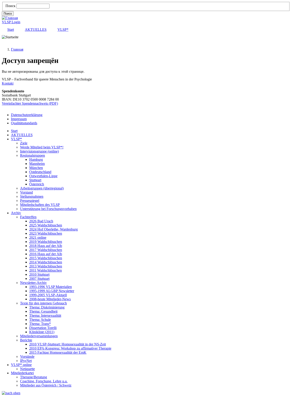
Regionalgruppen (32, 155)
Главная (17, 49)
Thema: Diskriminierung (47, 307)
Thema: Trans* (40, 324)
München (36, 168)
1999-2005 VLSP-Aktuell (48, 295)
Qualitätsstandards (24, 123)
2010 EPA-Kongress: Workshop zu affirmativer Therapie (70, 348)
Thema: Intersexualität (45, 315)
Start (10, 29)
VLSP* (62, 29)
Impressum (19, 119)
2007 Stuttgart (39, 278)
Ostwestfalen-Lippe (43, 176)
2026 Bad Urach (41, 221)
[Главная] (10, 18)
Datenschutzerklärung (26, 115)
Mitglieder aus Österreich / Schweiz (45, 385)
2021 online (37, 237)
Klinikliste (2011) (41, 332)
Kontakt (7, 83)
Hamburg (36, 159)
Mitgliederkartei (22, 373)
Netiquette (27, 369)
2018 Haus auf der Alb (45, 246)
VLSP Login (11, 22)
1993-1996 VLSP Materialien (50, 287)
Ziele (23, 143)
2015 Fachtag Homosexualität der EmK (57, 352)
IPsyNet (26, 361)
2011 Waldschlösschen (45, 270)
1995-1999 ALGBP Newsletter (51, 291)
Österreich (36, 184)
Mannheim (37, 164)
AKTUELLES (36, 29)
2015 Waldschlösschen (45, 258)
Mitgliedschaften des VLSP (40, 205)
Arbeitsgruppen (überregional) (42, 188)
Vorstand (26, 192)
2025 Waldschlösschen (45, 225)
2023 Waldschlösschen (45, 233)
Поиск (10, 6)
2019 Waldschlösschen (45, 242)
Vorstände (27, 356)
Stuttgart (35, 180)
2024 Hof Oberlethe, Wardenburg (53, 229)
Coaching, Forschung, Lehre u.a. (44, 381)
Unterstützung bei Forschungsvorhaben (48, 209)
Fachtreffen (28, 217)
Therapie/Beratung (33, 377)
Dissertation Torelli (43, 328)
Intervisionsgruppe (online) (39, 151)
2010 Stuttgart (39, 274)
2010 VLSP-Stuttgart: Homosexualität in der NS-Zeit (67, 344)
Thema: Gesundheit (43, 311)
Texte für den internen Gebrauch (43, 303)
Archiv (16, 213)
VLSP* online (21, 365)
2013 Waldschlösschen (45, 266)
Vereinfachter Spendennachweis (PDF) (30, 103)
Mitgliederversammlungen (39, 336)
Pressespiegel (29, 200)
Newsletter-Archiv (33, 283)
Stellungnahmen (31, 196)
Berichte (26, 340)
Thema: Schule (40, 320)
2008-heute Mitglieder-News (50, 299)
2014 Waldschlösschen (45, 262)
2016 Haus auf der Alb (45, 254)
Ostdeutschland (40, 172)
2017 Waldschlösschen (45, 250)
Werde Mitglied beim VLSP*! (41, 147)
